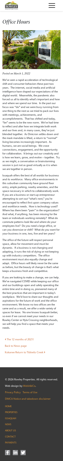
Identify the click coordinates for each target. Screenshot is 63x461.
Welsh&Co (29, 385)
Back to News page (16, 345)
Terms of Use (30, 392)
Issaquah (10, 418)
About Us (10, 430)
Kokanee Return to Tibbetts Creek (24, 352)
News (8, 424)
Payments (10, 442)
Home (8, 406)
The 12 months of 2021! (20, 339)
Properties (11, 412)
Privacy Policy (13, 392)
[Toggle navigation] (52, 5)
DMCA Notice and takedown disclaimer (28, 398)
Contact (10, 436)
